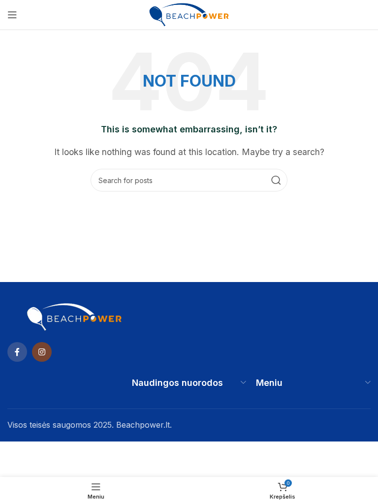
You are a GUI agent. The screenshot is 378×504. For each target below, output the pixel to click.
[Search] (276, 180)
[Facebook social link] (17, 352)
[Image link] (74, 316)
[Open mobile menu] (12, 15)
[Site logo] (189, 14)
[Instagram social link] (42, 352)
